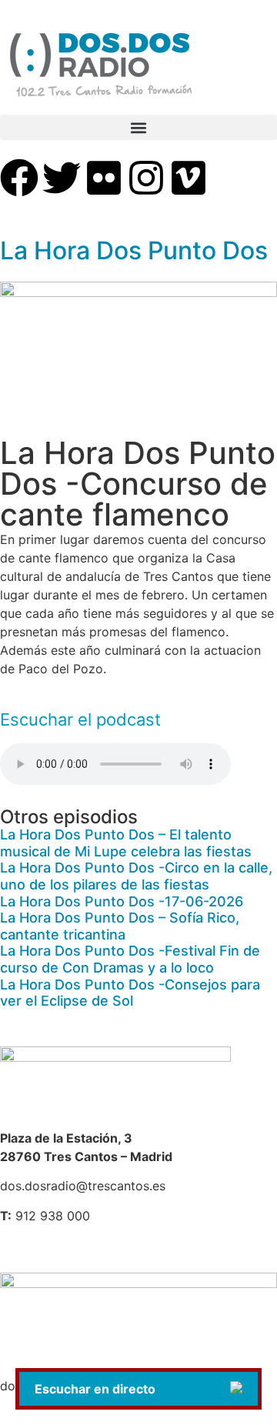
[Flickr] (104, 178)
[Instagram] (146, 178)
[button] (138, 127)
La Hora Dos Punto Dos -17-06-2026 (121, 901)
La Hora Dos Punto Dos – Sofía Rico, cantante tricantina (119, 926)
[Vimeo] (188, 178)
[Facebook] (19, 178)
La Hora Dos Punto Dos (134, 250)
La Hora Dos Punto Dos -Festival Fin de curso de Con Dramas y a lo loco (130, 959)
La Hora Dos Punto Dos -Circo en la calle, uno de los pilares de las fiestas (136, 876)
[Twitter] (61, 178)
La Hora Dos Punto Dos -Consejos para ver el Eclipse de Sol (130, 993)
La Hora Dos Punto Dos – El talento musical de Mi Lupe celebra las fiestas (126, 842)
